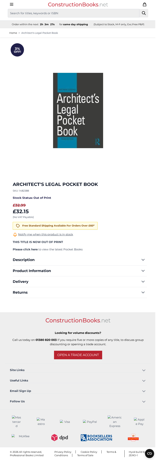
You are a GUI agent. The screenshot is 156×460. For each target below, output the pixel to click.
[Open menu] (10, 4)
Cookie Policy (87, 451)
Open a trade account (76, 355)
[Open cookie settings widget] (146, 453)
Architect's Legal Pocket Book (38, 32)
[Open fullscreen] (76, 110)
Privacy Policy (61, 451)
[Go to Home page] (77, 4)
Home (12, 32)
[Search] (142, 13)
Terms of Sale (84, 455)
